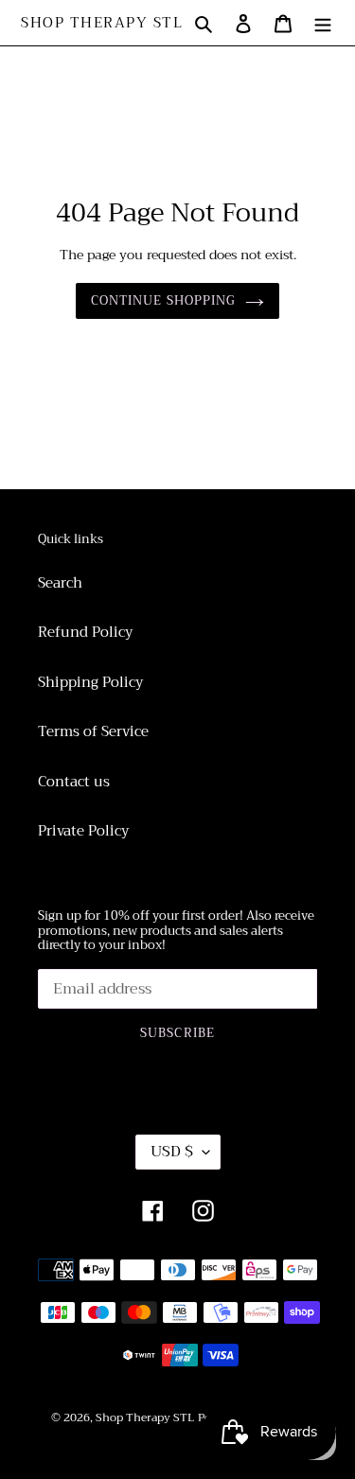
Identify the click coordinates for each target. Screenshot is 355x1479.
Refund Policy (85, 632)
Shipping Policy (90, 682)
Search (60, 583)
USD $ (172, 1151)
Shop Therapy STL (102, 22)
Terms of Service (93, 731)
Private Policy (83, 831)
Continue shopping (163, 300)
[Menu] (323, 23)
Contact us (74, 781)
